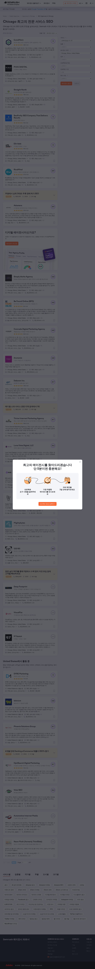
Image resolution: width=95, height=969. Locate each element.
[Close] (80, 462)
